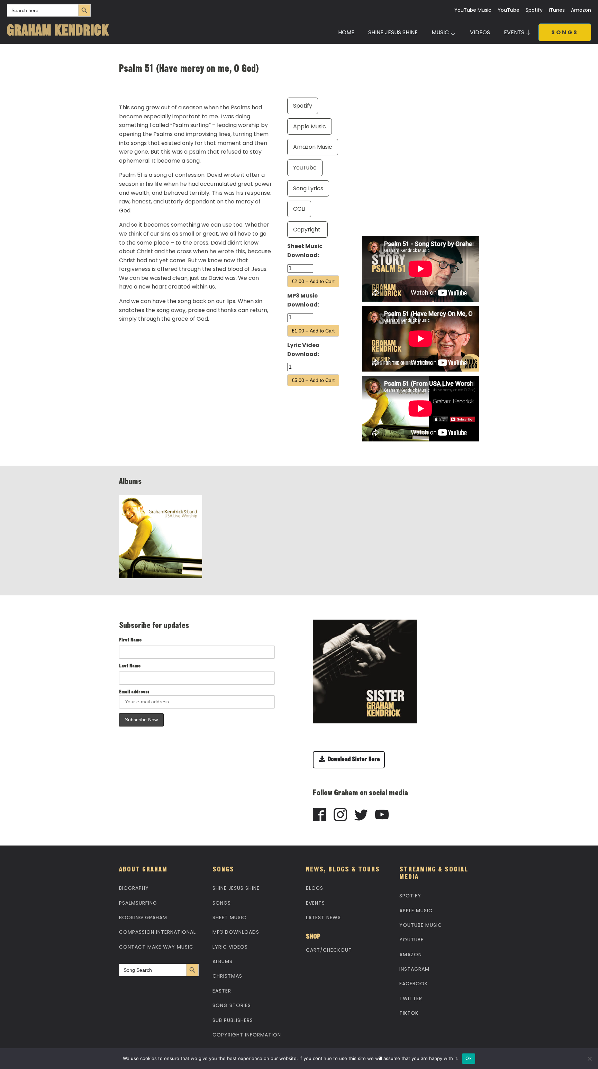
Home (346, 32)
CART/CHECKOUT (329, 950)
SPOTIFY (410, 895)
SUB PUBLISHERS (232, 1020)
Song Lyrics (308, 188)
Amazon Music (312, 147)
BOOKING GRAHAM (143, 917)
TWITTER (410, 998)
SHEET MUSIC (229, 917)
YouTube (508, 10)
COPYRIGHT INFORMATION (246, 1034)
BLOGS (314, 888)
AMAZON (410, 954)
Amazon (581, 10)
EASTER (221, 990)
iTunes (557, 10)
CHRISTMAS (227, 975)
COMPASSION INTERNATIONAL (157, 932)
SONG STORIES (231, 1005)
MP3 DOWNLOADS (235, 932)
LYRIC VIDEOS (230, 946)
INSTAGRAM (414, 969)
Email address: (134, 692)
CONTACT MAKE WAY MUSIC (156, 946)
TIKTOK (408, 1012)
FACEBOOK (413, 983)
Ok (468, 1058)
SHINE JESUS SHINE (393, 32)
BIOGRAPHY (134, 888)
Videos (480, 32)
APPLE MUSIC (416, 910)
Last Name (130, 666)
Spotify (534, 10)
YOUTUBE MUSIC (420, 925)
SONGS (564, 32)
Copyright (307, 230)
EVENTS (315, 902)
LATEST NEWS (323, 917)
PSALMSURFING (138, 902)
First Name (130, 640)
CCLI (299, 209)
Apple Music (309, 126)
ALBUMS (222, 961)
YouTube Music (472, 10)
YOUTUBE (411, 939)
